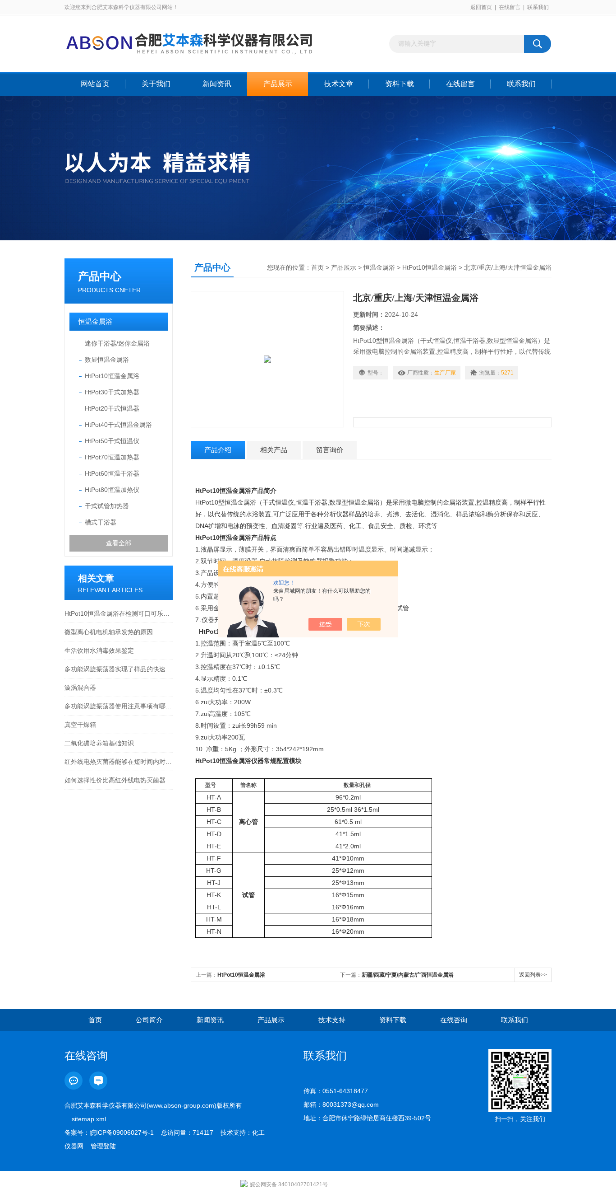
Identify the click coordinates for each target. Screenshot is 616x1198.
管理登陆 (103, 1146)
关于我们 (156, 84)
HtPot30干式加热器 (112, 392)
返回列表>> (533, 975)
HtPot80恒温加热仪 (112, 489)
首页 (317, 267)
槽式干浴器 (100, 522)
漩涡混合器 (80, 687)
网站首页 (95, 84)
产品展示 (277, 84)
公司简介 (149, 1020)
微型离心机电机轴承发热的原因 (108, 632)
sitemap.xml (89, 1119)
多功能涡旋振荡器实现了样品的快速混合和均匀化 (118, 669)
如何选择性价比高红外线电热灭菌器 (114, 780)
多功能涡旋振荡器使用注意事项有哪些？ (118, 706)
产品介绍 (217, 450)
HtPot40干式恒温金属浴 (118, 424)
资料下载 (399, 84)
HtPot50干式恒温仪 (112, 441)
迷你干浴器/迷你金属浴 (117, 343)
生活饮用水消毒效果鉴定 (99, 650)
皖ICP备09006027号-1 (122, 1132)
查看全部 (118, 543)
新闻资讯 (216, 84)
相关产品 (273, 450)
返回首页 (481, 7)
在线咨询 (453, 1020)
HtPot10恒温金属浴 (112, 375)
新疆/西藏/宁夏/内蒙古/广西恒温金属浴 (408, 975)
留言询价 (329, 450)
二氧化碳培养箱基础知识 (99, 743)
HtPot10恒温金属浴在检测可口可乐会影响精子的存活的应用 (118, 613)
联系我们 (538, 7)
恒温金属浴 (95, 321)
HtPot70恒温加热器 (112, 457)
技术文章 (338, 84)
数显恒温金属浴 (107, 359)
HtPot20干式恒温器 (112, 408)
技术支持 (331, 1020)
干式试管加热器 (107, 506)
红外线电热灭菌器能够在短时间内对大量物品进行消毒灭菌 (118, 761)
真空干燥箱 (80, 724)
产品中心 (99, 276)
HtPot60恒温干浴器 (112, 473)
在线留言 (509, 7)
